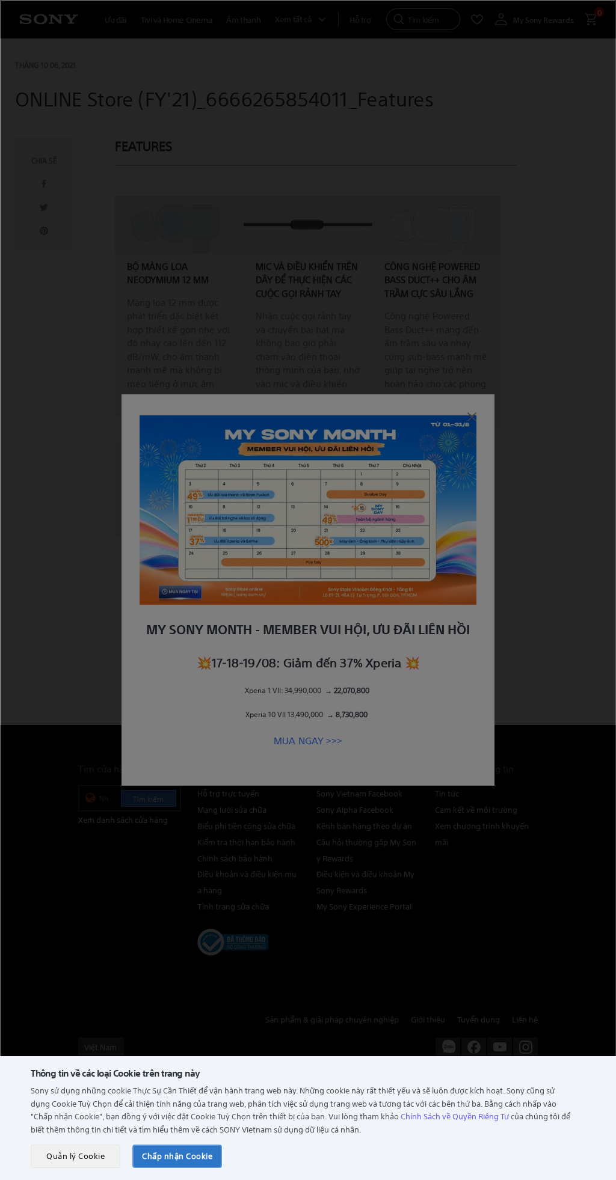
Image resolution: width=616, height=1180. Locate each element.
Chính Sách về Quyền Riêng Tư (455, 1116)
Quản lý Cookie (75, 1155)
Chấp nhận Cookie (177, 1155)
